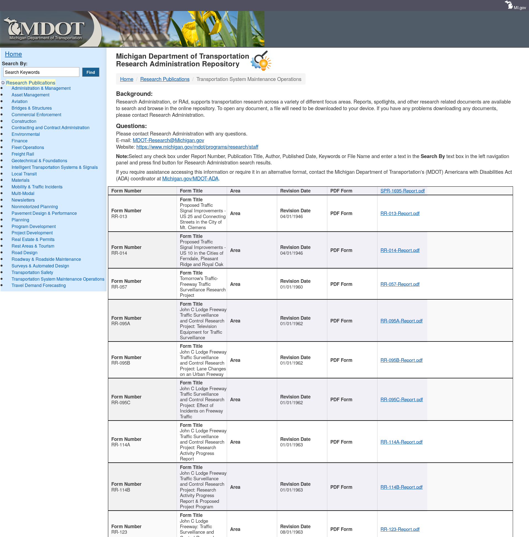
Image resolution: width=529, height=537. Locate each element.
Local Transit (24, 173)
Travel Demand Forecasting (39, 285)
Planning (20, 219)
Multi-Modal (23, 193)
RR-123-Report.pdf (400, 529)
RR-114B (120, 489)
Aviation (20, 101)
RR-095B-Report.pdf (401, 360)
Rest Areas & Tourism (33, 246)
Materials (20, 180)
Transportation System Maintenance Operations (58, 279)
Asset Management (30, 94)
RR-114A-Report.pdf (401, 441)
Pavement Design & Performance (44, 213)
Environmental (26, 134)
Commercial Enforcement (36, 114)
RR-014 (119, 252)
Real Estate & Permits (33, 239)
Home (13, 53)
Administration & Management (41, 88)
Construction (24, 121)
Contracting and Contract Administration (51, 127)
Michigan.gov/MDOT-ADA (190, 178)
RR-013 (119, 216)
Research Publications (30, 82)
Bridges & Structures (32, 108)
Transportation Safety (32, 272)
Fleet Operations (28, 147)
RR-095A (120, 323)
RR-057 (119, 286)
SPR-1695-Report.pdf (402, 190)
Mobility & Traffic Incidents (37, 186)
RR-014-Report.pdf (400, 250)
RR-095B (120, 362)
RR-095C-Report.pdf (401, 399)
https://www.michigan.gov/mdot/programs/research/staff (197, 146)
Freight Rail (23, 154)
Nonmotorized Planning (35, 206)
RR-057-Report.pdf (400, 284)
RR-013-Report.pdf (400, 213)
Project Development (32, 232)
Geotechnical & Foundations (39, 160)
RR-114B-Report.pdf (401, 487)
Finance (20, 140)
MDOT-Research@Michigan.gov (168, 139)
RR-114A (120, 444)
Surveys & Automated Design (40, 265)
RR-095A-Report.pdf (401, 320)
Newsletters (23, 200)
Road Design (24, 252)
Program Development (34, 226)
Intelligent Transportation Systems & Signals (55, 167)
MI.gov (520, 7)
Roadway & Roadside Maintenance (46, 259)
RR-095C (120, 402)
